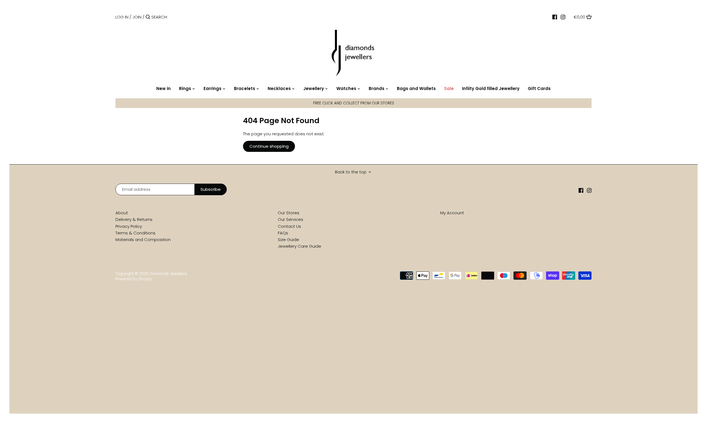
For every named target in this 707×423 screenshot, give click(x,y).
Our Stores (288, 213)
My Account (452, 213)
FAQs (283, 233)
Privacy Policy (128, 226)
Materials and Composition (143, 239)
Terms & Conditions (135, 233)
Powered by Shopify (133, 279)
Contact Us (289, 226)
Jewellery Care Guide (299, 246)
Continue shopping (269, 146)
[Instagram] (563, 17)
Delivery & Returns (133, 219)
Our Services (290, 219)
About (121, 213)
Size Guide (288, 239)
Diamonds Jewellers (168, 273)
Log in (121, 17)
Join (137, 17)
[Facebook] (554, 17)
